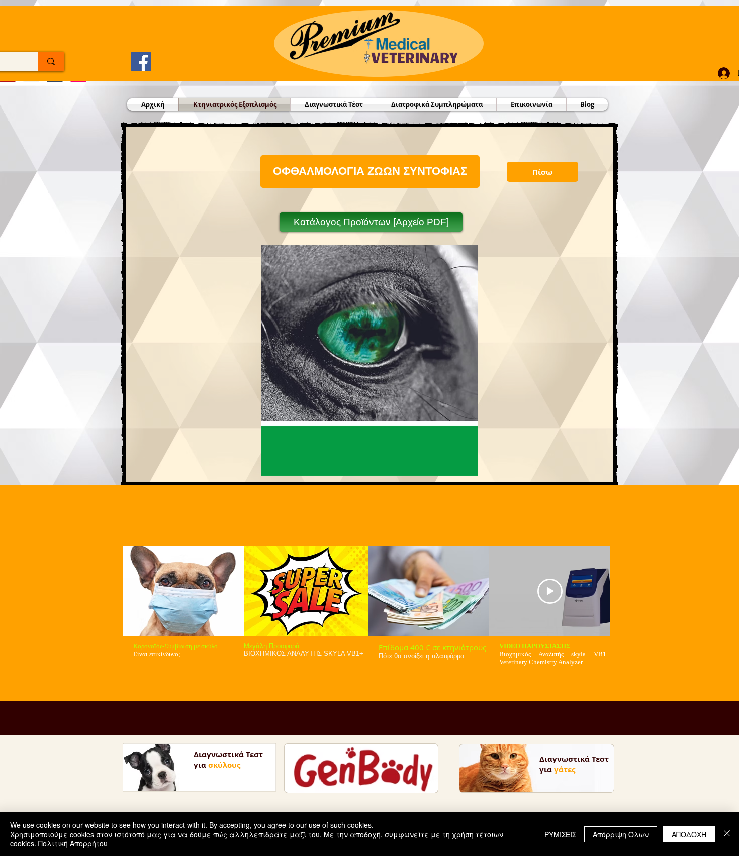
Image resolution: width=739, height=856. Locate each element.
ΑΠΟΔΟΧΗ (689, 834)
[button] (370, 171)
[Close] (727, 834)
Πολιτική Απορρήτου (73, 843)
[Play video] (550, 591)
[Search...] (51, 61)
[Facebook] (141, 61)
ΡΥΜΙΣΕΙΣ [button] (560, 834)
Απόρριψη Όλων (621, 834)
